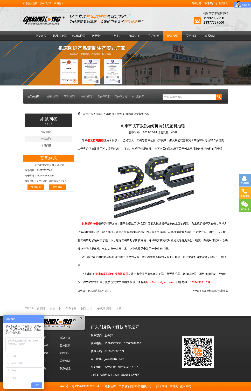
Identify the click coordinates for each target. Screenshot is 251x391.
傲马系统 (185, 386)
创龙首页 (41, 35)
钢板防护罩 (78, 35)
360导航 (71, 308)
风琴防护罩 (60, 35)
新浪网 (41, 308)
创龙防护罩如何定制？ (100, 290)
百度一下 (55, 308)
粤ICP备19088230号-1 (85, 386)
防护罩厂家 (104, 96)
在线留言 (223, 3)
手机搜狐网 (104, 308)
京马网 (174, 386)
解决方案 (134, 35)
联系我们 (209, 3)
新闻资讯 (172, 35)
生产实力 (116, 35)
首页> (86, 113)
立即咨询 (36, 187)
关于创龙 (191, 35)
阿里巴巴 (86, 308)
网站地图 (196, 3)
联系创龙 (210, 35)
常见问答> (96, 113)
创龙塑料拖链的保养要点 (215, 290)
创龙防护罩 (138, 96)
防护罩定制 (121, 96)
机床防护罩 (53, 96)
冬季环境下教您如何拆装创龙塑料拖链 (126, 113)
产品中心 (97, 35)
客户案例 (153, 35)
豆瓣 (119, 308)
